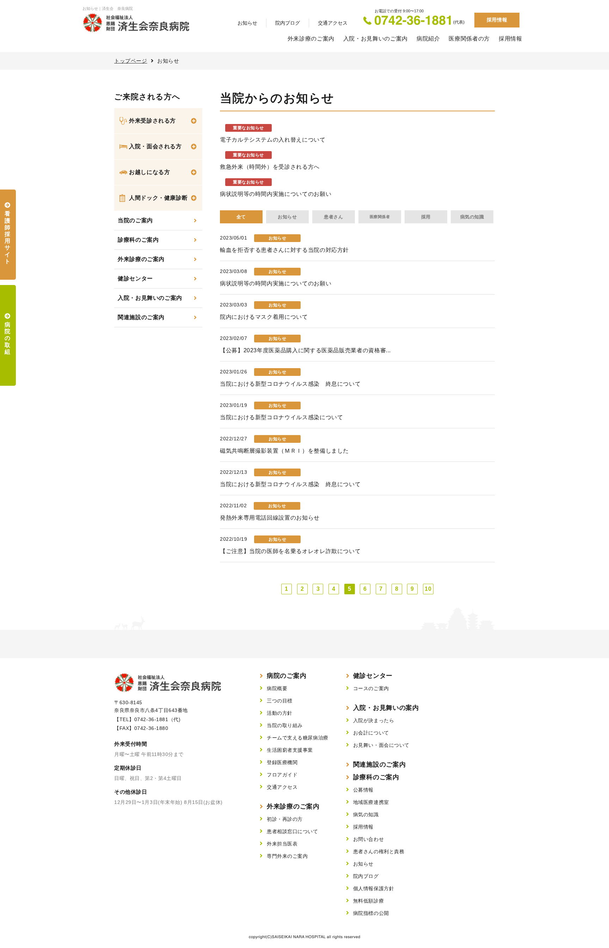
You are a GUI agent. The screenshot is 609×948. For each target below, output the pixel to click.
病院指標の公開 (371, 913)
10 (428, 589)
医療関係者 (380, 217)
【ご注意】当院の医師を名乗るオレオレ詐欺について (290, 551)
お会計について (371, 733)
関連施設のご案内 (141, 317)
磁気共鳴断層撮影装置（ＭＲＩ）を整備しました (284, 451)
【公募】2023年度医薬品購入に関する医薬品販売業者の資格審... (305, 350)
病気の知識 (472, 216)
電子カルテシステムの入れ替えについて (273, 140)
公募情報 (363, 790)
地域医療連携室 (371, 802)
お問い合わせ (368, 839)
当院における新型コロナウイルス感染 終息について (290, 384)
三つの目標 (280, 701)
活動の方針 (280, 713)
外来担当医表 (282, 844)
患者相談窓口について (292, 831)
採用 (426, 216)
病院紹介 (428, 39)
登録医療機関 (282, 762)
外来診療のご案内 (311, 39)
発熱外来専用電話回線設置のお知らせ (270, 518)
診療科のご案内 (138, 240)
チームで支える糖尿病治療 (297, 738)
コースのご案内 (371, 688)
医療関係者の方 (469, 39)
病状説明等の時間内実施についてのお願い (275, 194)
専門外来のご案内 (287, 856)
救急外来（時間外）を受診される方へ (270, 167)
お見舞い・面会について (381, 745)
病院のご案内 (286, 675)
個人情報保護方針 (373, 888)
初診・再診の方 (285, 819)
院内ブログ (287, 23)
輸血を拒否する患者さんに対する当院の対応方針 (284, 250)
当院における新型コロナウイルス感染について (281, 417)
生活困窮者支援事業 (290, 750)
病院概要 (277, 688)
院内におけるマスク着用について (264, 317)
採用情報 (497, 20)
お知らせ (247, 23)
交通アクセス (332, 23)
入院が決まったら (373, 720)
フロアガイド (282, 774)
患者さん (333, 216)
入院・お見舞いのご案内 (375, 39)
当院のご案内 (135, 220)
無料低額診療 (368, 901)
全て (241, 216)
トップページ (130, 61)
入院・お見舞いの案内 (386, 707)
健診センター (135, 278)
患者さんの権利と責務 (379, 851)
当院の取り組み (285, 725)
